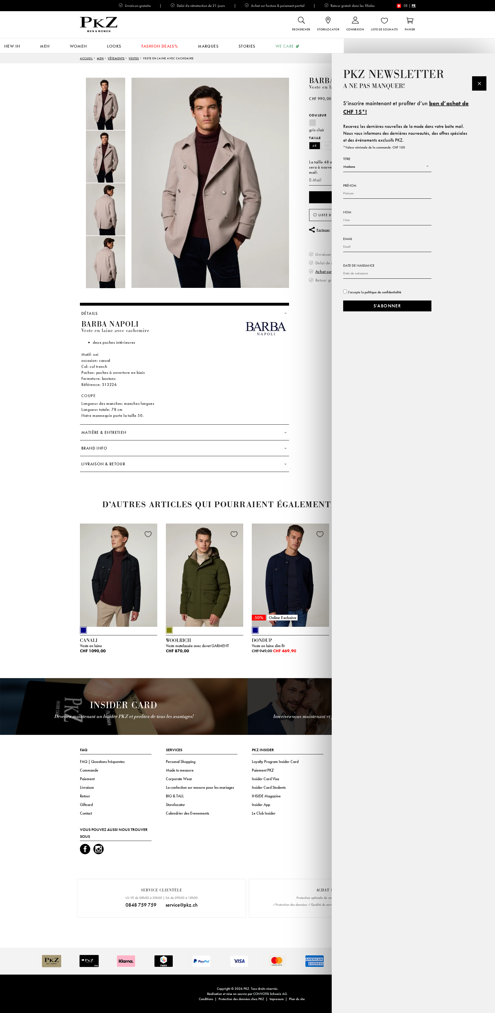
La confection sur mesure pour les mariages (200, 787)
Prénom (349, 185)
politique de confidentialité (383, 292)
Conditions (206, 999)
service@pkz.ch (182, 904)
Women (78, 46)
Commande (89, 770)
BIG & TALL (175, 796)
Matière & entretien (104, 432)
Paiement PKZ (263, 770)
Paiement (87, 778)
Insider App (261, 804)
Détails (89, 313)
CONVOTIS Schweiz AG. (270, 993)
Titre (346, 159)
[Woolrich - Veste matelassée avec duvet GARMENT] (204, 574)
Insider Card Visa (265, 778)
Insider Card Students (269, 787)
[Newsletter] (479, 83)
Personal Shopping (180, 761)
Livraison (87, 787)
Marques (208, 46)
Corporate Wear (179, 778)
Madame (349, 166)
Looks (114, 46)
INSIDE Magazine (266, 796)
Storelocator (175, 804)
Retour (85, 796)
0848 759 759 (140, 904)
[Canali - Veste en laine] (118, 574)
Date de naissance (358, 265)
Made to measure (180, 770)
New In (12, 46)
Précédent (65, 576)
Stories (247, 46)
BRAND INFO (94, 448)
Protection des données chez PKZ (241, 999)
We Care (285, 46)
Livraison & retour (103, 464)
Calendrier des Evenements (187, 813)
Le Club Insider (264, 813)
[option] (111, 103)
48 (314, 145)
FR (414, 5)
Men (45, 46)
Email (347, 239)
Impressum (277, 999)
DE (406, 5)
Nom (347, 212)
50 (327, 145)
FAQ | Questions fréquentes (102, 761)
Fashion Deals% (160, 46)
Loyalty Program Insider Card (275, 761)
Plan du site (297, 999)
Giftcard (86, 804)
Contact (86, 813)
